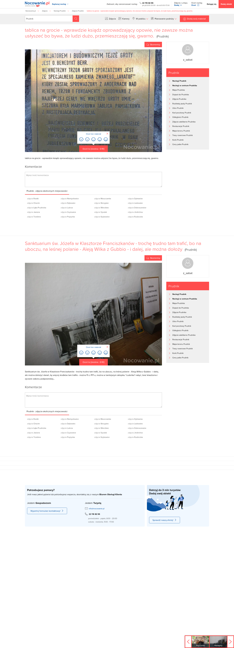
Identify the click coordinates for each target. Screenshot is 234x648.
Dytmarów (135, 198)
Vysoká (100, 212)
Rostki (33, 198)
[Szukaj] (76, 18)
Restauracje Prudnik (180, 126)
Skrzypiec (101, 203)
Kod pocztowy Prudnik (181, 112)
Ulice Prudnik (177, 108)
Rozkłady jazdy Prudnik (182, 103)
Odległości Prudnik (180, 117)
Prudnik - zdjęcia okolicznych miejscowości (47, 190)
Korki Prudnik (177, 139)
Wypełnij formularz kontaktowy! (45, 510)
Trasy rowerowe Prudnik (182, 135)
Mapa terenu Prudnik (181, 130)
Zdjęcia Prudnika (179, 99)
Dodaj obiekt (226, 4)
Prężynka (68, 216)
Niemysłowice (70, 198)
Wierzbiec (101, 207)
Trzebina (34, 216)
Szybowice (102, 216)
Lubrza (67, 207)
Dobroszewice (137, 207)
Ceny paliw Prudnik (180, 144)
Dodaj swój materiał (196, 18)
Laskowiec (135, 203)
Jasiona (33, 212)
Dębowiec (68, 203)
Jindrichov (135, 212)
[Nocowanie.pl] (37, 4)
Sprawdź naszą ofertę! (162, 520)
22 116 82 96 (147, 3)
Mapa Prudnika (178, 90)
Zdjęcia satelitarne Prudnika (183, 121)
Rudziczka (135, 216)
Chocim (33, 203)
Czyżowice (68, 212)
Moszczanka (102, 198)
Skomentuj (155, 44)
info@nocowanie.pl (96, 508)
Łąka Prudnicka (36, 207)
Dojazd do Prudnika (180, 94)
